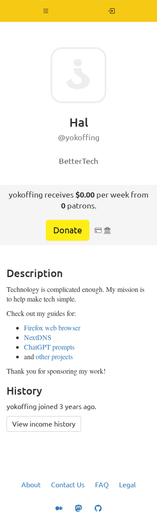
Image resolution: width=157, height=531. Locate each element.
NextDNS (37, 337)
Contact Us (68, 485)
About (31, 485)
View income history (43, 424)
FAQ (102, 485)
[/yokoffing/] (111, 11)
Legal (127, 485)
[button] (46, 11)
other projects (54, 356)
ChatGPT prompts (49, 346)
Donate (67, 230)
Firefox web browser (52, 327)
